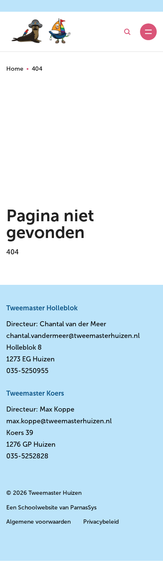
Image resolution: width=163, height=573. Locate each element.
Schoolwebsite (38, 507)
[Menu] (148, 31)
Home (14, 68)
